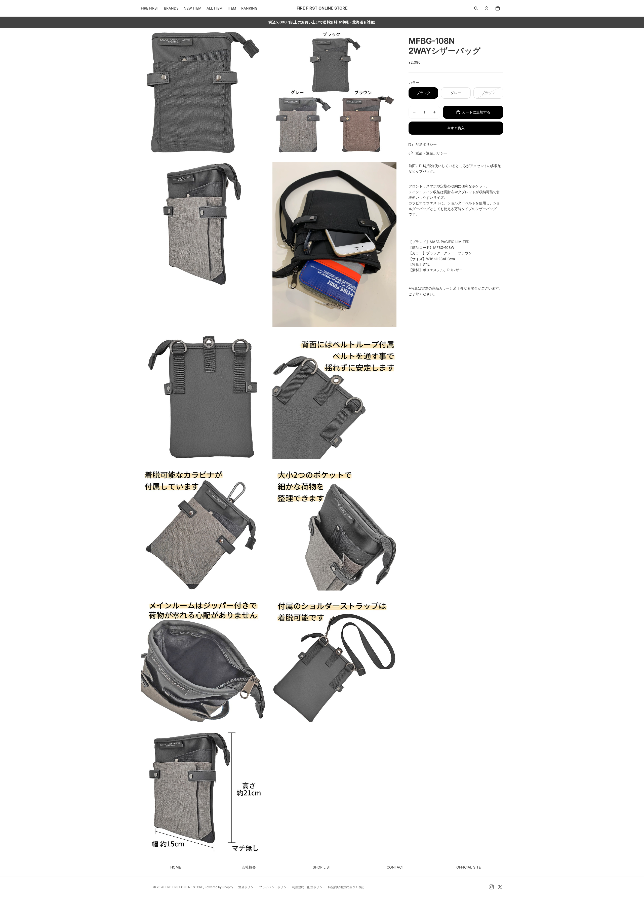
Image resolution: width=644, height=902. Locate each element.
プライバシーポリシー (274, 887)
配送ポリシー (316, 887)
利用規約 (298, 887)
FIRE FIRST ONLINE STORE (184, 887)
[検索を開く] (475, 8)
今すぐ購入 (456, 128)
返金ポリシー (247, 887)
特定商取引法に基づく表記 (346, 887)
